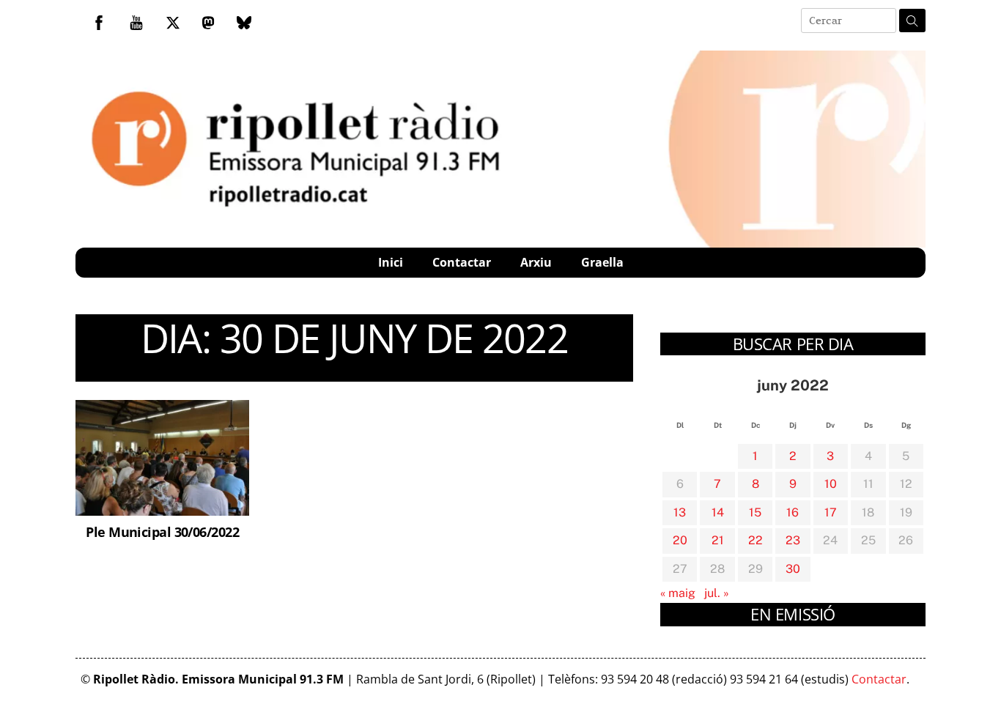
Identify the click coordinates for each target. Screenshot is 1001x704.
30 (793, 569)
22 (755, 540)
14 (718, 512)
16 (792, 512)
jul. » (716, 593)
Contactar (461, 262)
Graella (602, 262)
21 (718, 540)
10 (830, 484)
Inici (390, 262)
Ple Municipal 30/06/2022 (162, 531)
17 (830, 512)
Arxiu (536, 262)
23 (793, 540)
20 (680, 540)
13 (679, 512)
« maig (677, 593)
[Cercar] (912, 20)
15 (755, 512)
